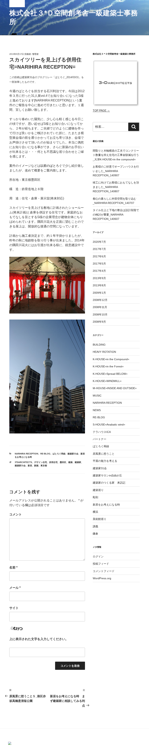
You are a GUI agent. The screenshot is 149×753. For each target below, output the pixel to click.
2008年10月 (100, 314)
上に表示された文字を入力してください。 (38, 639)
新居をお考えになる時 (106, 504)
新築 (36, 465)
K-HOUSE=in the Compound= (111, 359)
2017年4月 (99, 270)
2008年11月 (100, 307)
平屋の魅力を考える (105, 460)
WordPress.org (102, 578)
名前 (13, 567)
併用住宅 (53, 462)
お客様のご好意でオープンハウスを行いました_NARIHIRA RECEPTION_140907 (116, 171)
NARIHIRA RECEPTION (26, 453)
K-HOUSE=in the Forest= (108, 366)
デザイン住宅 (40, 462)
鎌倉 (95, 533)
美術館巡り (99, 519)
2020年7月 (99, 241)
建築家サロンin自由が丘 (107, 475)
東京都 (44, 465)
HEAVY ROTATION (104, 351)
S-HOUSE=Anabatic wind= (109, 424)
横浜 (95, 511)
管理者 (35, 54)
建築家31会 (73, 453)
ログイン (98, 556)
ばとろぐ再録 (59, 453)
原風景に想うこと (103, 453)
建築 (70, 462)
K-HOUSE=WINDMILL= (107, 381)
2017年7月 (99, 249)
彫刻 (95, 497)
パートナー (99, 439)
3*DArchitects (23, 462)
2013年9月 (99, 278)
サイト (14, 608)
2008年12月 (100, 299)
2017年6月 (99, 256)
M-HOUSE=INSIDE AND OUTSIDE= (115, 388)
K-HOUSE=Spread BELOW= (110, 373)
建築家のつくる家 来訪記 (109, 482)
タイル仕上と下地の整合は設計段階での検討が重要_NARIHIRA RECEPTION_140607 (116, 214)
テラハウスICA (102, 431)
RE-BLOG (45, 453)
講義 (95, 526)
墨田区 (63, 462)
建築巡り (98, 490)
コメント (15, 514)
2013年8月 (99, 285)
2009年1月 (99, 292)
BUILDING (99, 344)
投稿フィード (101, 563)
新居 (30, 465)
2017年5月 (99, 263)
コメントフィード (103, 571)
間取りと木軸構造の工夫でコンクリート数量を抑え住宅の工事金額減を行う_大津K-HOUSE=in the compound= (116, 155)
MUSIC (97, 395)
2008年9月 (99, 321)
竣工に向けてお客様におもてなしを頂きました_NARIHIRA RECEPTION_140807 (116, 187)
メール (15, 587)
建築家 (78, 462)
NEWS (97, 410)
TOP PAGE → (101, 110)
